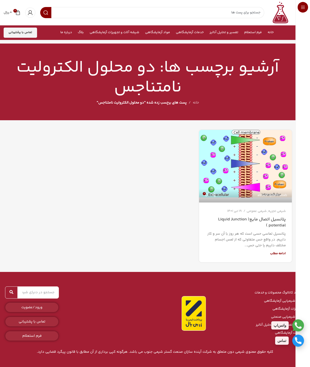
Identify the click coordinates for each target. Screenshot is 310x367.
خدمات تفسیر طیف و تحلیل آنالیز (279, 325)
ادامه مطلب (278, 253)
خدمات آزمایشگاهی (289, 333)
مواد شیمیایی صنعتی (287, 317)
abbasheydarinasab (272, 195)
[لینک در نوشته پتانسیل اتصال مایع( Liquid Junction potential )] (245, 166)
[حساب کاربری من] (30, 12)
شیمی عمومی (257, 211)
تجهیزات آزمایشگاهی (287, 309)
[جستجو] (11, 292)
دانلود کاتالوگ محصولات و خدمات (279, 292)
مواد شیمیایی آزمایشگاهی (283, 301)
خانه (196, 102)
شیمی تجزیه (277, 211)
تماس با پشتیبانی (20, 32)
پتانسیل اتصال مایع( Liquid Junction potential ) (252, 222)
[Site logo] (280, 12)
